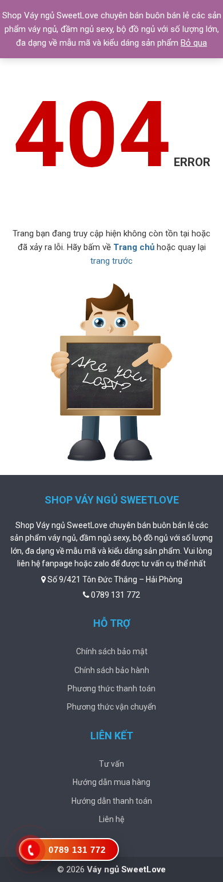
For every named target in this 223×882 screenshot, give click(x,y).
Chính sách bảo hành (111, 670)
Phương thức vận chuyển (111, 706)
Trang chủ (133, 247)
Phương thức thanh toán (111, 688)
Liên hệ (111, 819)
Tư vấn (111, 763)
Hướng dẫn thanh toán (111, 801)
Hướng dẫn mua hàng (111, 782)
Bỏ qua (194, 43)
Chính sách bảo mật (112, 651)
